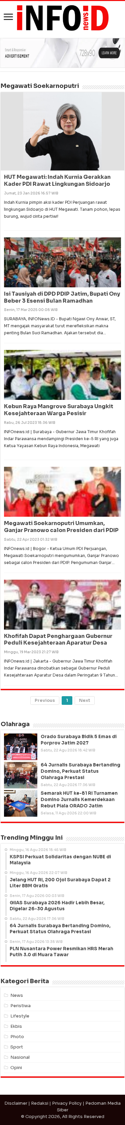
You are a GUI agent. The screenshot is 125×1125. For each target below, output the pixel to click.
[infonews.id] (62, 17)
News (16, 995)
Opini (16, 1067)
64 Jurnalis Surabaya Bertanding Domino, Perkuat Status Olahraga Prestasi (80, 771)
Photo (17, 1036)
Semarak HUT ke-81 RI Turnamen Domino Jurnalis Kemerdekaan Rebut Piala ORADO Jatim (79, 799)
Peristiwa (20, 1005)
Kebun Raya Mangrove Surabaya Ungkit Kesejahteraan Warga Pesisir (58, 410)
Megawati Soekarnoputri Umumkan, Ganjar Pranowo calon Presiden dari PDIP (61, 527)
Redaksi (39, 1103)
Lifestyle (19, 1016)
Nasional (20, 1057)
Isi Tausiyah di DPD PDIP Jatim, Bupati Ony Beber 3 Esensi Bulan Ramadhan (62, 297)
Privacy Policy (67, 1103)
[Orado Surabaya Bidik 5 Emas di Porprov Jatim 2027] (20, 746)
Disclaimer (15, 1103)
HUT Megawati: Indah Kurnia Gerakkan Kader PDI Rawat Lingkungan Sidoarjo (57, 180)
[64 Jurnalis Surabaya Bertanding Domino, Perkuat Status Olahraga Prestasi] (20, 775)
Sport (16, 1047)
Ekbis (16, 1026)
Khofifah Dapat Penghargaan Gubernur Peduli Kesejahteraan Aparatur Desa (58, 640)
